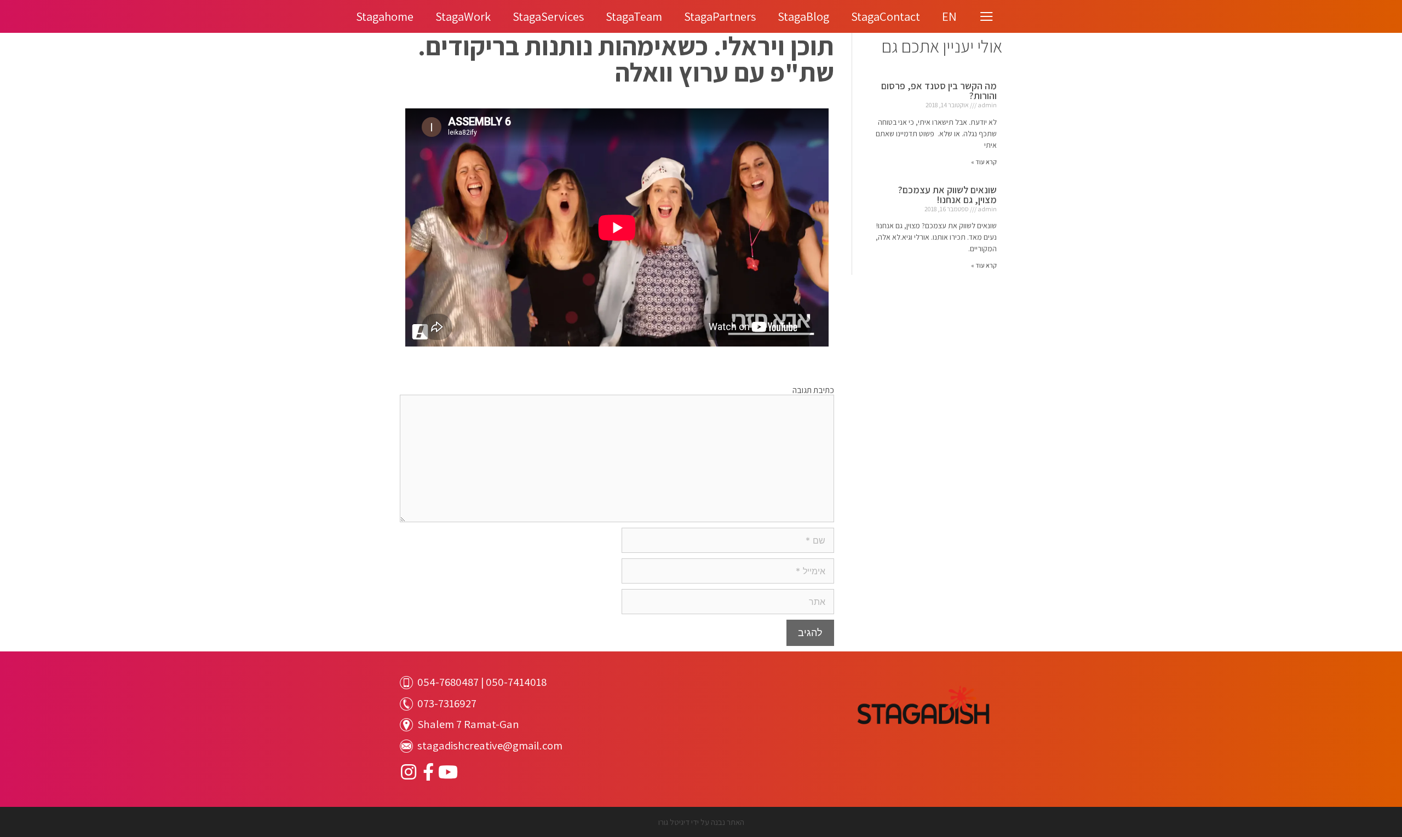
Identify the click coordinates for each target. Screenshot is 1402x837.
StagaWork (463, 16)
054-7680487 (448, 681)
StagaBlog (803, 16)
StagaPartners (720, 16)
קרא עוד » (984, 162)
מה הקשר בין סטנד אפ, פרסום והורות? (939, 90)
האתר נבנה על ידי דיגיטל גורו (701, 822)
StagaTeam (634, 16)
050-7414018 (516, 681)
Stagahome (384, 16)
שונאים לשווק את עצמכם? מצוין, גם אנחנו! (947, 194)
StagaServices (548, 16)
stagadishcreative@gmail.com (489, 745)
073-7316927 (446, 703)
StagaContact (885, 16)
